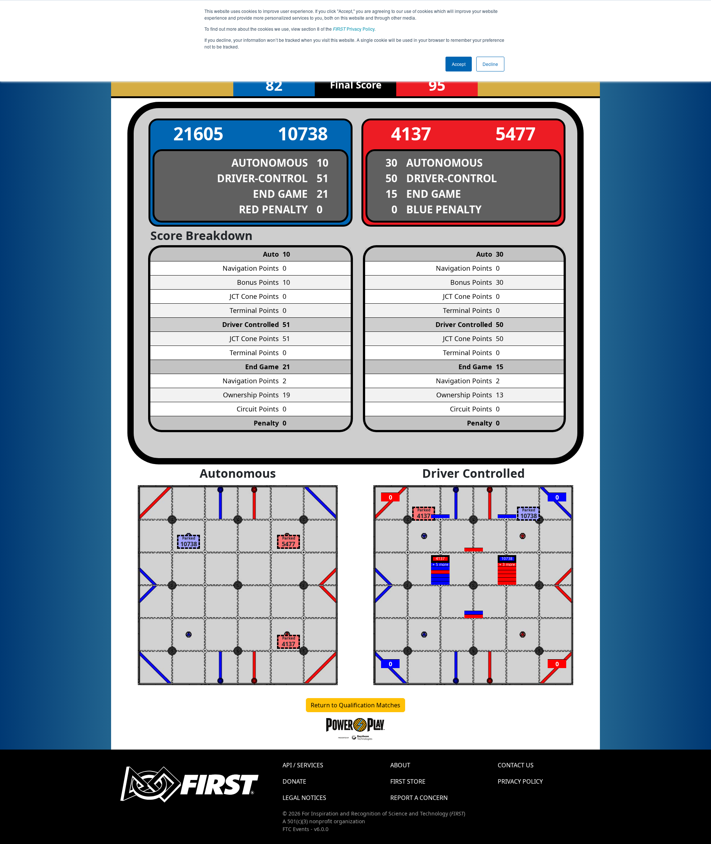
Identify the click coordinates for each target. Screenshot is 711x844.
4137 (411, 133)
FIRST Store (407, 781)
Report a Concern (419, 798)
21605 (198, 133)
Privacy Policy (353, 29)
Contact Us (516, 765)
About (400, 765)
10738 (303, 133)
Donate (294, 781)
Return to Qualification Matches (355, 705)
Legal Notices (304, 798)
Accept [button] (458, 64)
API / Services (303, 765)
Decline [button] (490, 64)
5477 (515, 133)
